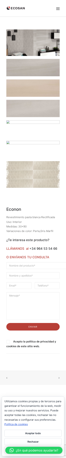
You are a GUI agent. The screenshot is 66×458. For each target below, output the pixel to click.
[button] (33, 450)
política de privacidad (40, 341)
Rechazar (33, 441)
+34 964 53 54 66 (43, 248)
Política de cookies (16, 424)
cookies (11, 346)
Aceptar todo (33, 433)
